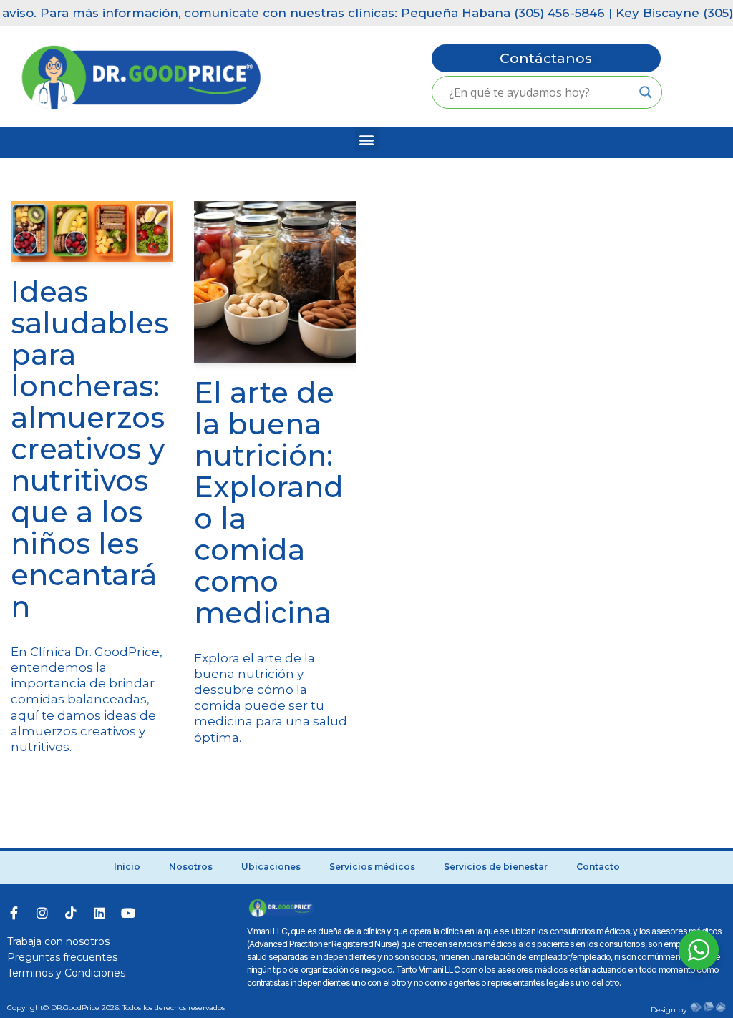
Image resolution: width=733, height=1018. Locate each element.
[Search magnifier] (646, 92)
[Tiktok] (70, 912)
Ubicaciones (271, 866)
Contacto (598, 866)
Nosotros (191, 866)
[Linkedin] (99, 912)
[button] (367, 139)
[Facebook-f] (13, 912)
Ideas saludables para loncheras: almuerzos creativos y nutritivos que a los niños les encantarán (89, 449)
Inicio (127, 866)
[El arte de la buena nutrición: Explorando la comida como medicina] (275, 282)
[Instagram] (42, 912)
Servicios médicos (372, 866)
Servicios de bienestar (496, 866)
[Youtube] (128, 912)
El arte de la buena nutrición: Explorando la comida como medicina (269, 502)
